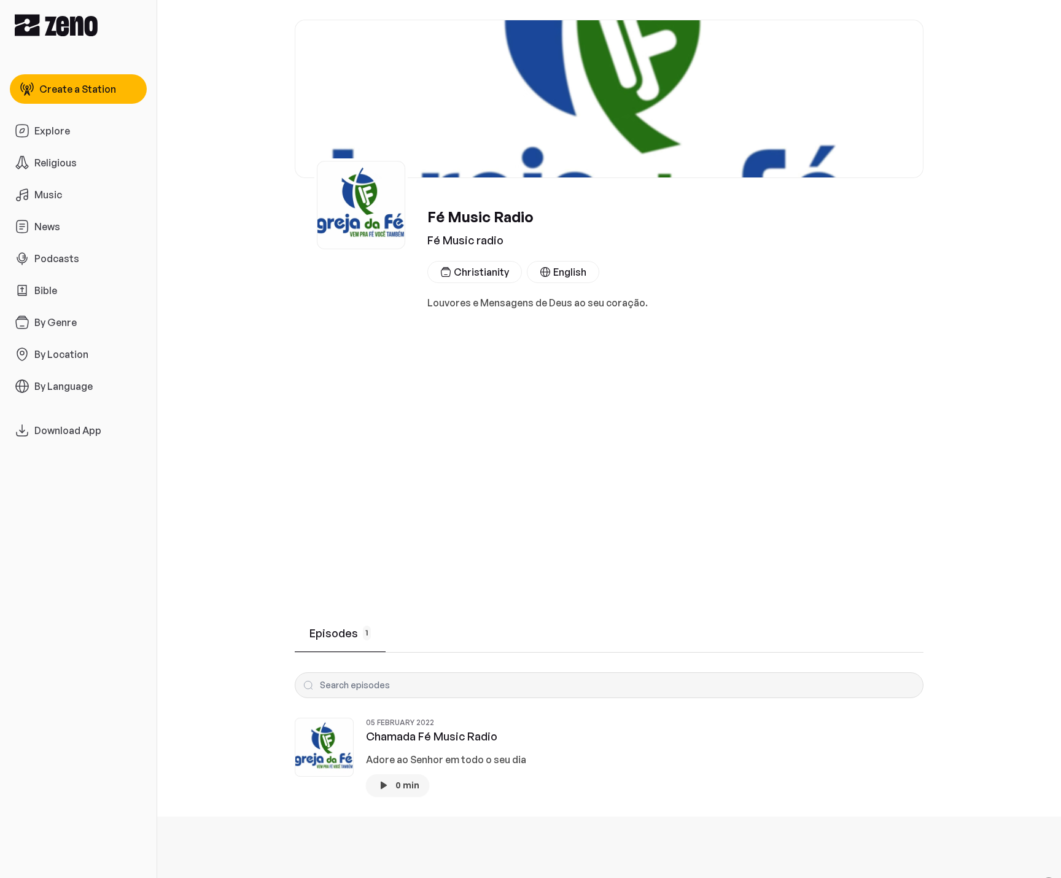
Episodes (338, 633)
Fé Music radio (465, 240)
